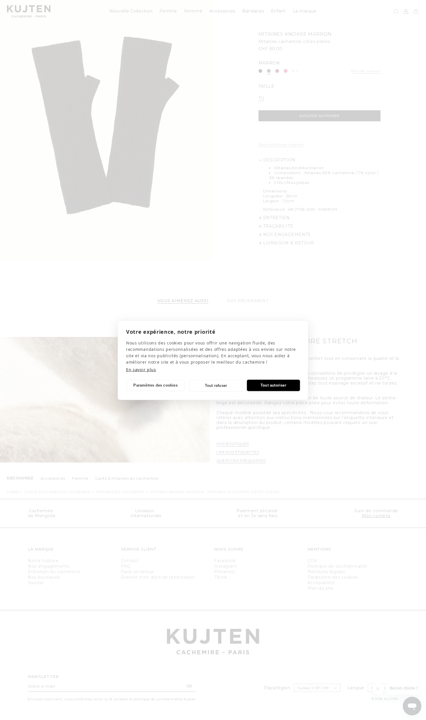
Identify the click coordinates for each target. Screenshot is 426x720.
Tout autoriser (273, 385)
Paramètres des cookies (155, 385)
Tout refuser (216, 385)
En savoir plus (141, 369)
